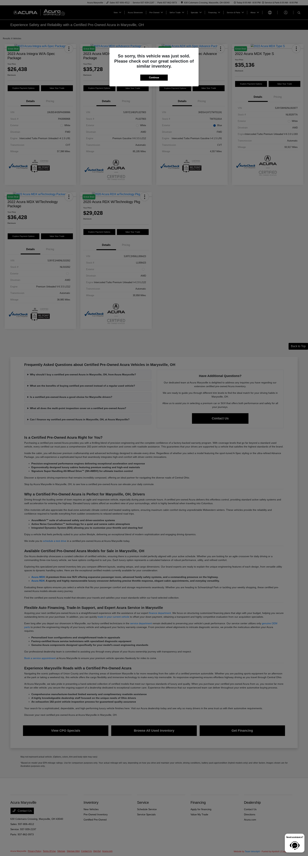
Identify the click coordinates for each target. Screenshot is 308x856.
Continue (154, 77)
